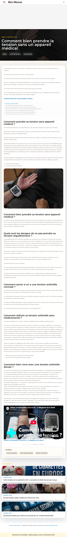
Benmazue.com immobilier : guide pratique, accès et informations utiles (33, 535)
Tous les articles (11, 453)
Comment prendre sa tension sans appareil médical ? (19, 105)
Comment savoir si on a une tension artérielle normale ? (20, 110)
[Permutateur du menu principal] (63, 2)
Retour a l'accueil (41, 453)
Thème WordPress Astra (51, 525)
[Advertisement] (33, 16)
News (4, 54)
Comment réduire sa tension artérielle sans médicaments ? (21, 112)
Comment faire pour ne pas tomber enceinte (18, 98)
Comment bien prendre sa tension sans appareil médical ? (21, 107)
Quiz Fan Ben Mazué (14, 525)
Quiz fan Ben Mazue (26, 453)
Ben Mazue (15, 2)
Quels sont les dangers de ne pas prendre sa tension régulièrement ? (24, 108)
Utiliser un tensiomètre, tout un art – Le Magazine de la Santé (24, 440)
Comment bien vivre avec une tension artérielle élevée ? (20, 114)
